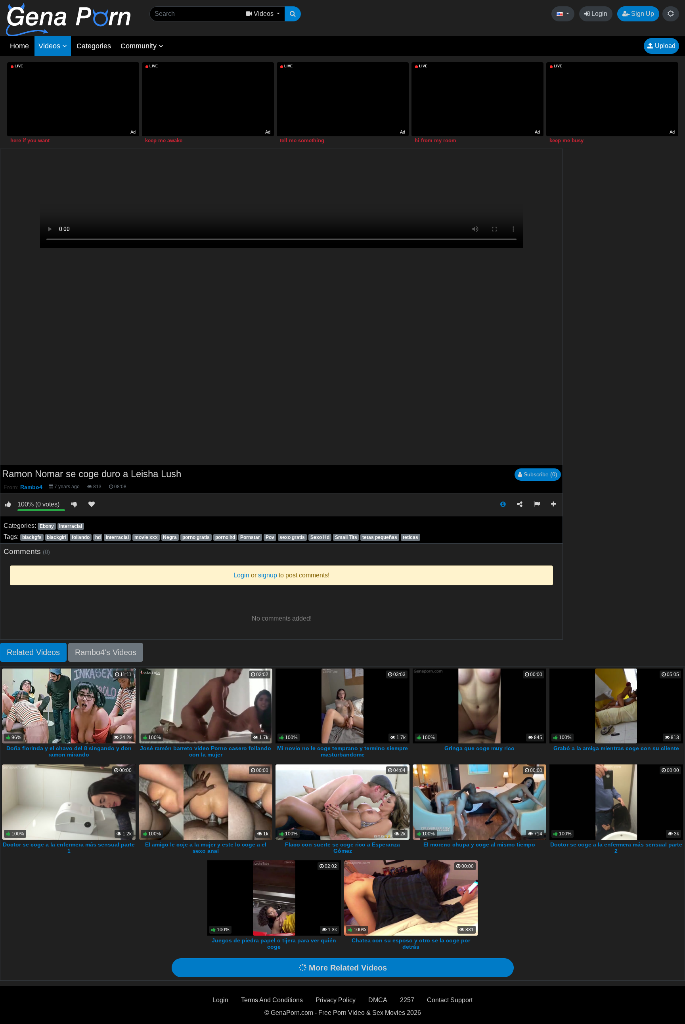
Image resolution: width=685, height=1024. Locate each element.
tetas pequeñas (379, 537)
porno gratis (196, 537)
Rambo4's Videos (105, 652)
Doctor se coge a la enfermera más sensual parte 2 (616, 847)
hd (98, 537)
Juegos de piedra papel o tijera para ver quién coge (274, 943)
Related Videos (33, 652)
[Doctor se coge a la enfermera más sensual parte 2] (616, 801)
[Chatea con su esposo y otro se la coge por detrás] (411, 897)
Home (19, 46)
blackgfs (32, 537)
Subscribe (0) (539, 474)
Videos (50, 46)
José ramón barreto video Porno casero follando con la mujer (205, 751)
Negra (170, 537)
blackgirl (56, 537)
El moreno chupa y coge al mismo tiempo (479, 844)
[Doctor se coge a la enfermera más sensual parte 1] (69, 801)
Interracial (70, 526)
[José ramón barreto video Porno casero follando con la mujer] (205, 705)
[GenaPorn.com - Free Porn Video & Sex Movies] (68, 19)
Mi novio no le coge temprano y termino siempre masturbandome (342, 751)
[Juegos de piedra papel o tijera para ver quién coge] (274, 897)
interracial (117, 537)
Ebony (47, 526)
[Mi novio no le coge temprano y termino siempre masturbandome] (342, 705)
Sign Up (642, 13)
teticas (410, 537)
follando (81, 537)
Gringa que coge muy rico (479, 748)
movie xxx (146, 537)
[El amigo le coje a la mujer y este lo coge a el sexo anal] (206, 801)
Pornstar (250, 537)
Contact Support (450, 1000)
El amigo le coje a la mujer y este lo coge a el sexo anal (205, 847)
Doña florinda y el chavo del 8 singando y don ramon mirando (69, 751)
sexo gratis (292, 537)
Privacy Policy (336, 1000)
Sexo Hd (319, 537)
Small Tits (346, 537)
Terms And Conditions (272, 1000)
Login (598, 13)
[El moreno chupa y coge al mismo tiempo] (480, 801)
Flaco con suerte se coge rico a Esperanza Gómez (342, 847)
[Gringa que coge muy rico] (480, 705)
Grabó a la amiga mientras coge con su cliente (616, 748)
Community (140, 46)
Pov (270, 537)
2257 (407, 1000)
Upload (664, 45)
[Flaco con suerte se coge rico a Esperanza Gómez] (342, 801)
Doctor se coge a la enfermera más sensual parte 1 (69, 847)
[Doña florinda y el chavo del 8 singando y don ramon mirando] (69, 705)
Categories (94, 46)
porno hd (225, 537)
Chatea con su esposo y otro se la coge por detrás (411, 943)
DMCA (377, 1000)
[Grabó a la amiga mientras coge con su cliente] (616, 705)
